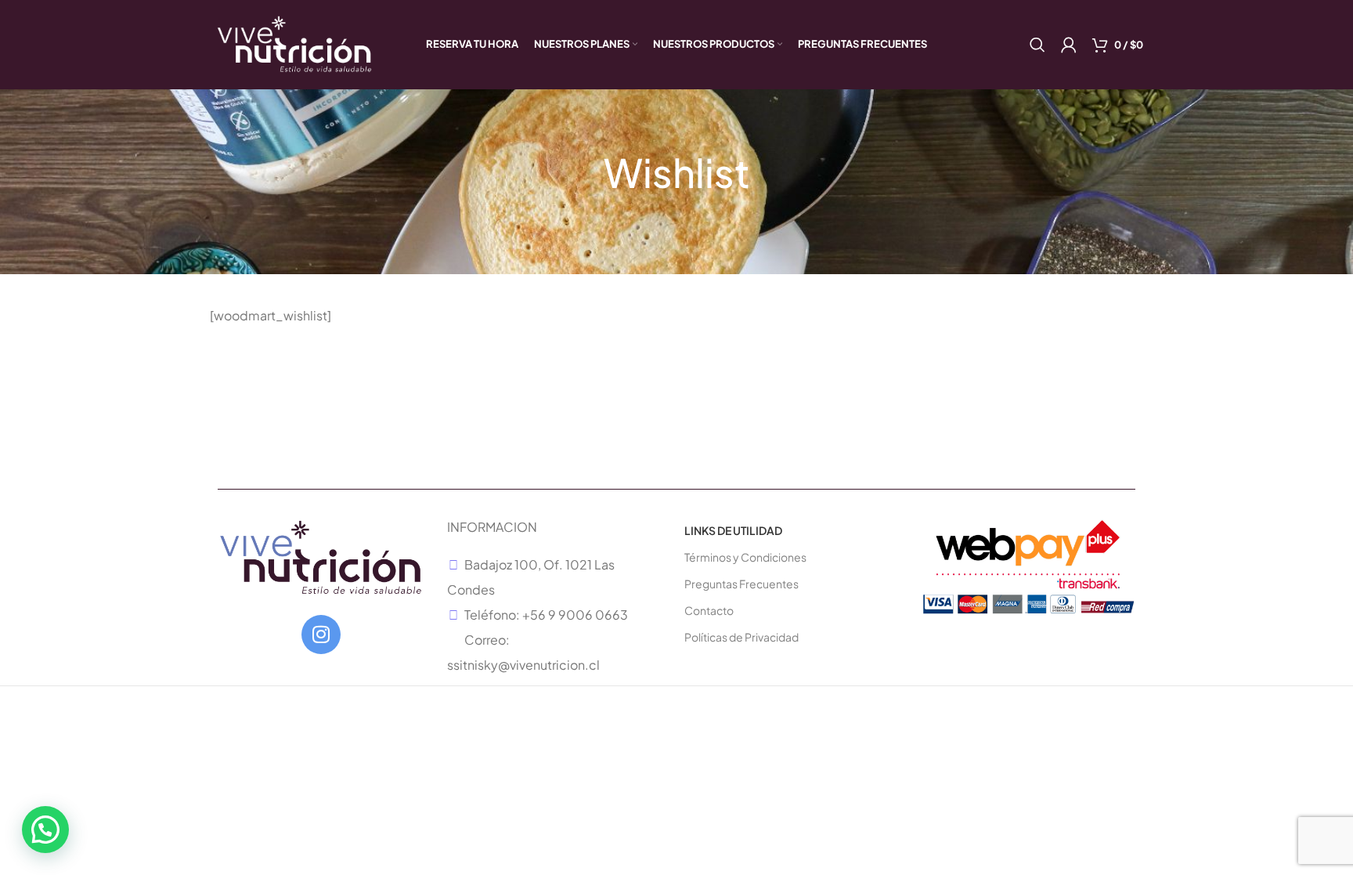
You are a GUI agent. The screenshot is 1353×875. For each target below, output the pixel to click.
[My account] (1068, 44)
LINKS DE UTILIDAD (733, 530)
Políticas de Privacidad (741, 637)
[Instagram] (321, 634)
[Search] (1037, 44)
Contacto (709, 610)
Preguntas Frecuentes (741, 584)
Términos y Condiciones (745, 557)
